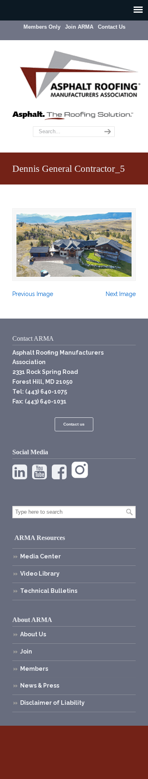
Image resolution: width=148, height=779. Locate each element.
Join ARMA (79, 27)
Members (34, 668)
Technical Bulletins (48, 591)
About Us (33, 634)
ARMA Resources (39, 537)
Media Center (40, 556)
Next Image (121, 294)
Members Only (41, 27)
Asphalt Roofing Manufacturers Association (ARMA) (80, 73)
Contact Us (111, 27)
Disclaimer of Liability (52, 702)
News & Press (39, 685)
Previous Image (32, 294)
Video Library (40, 573)
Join (26, 651)
